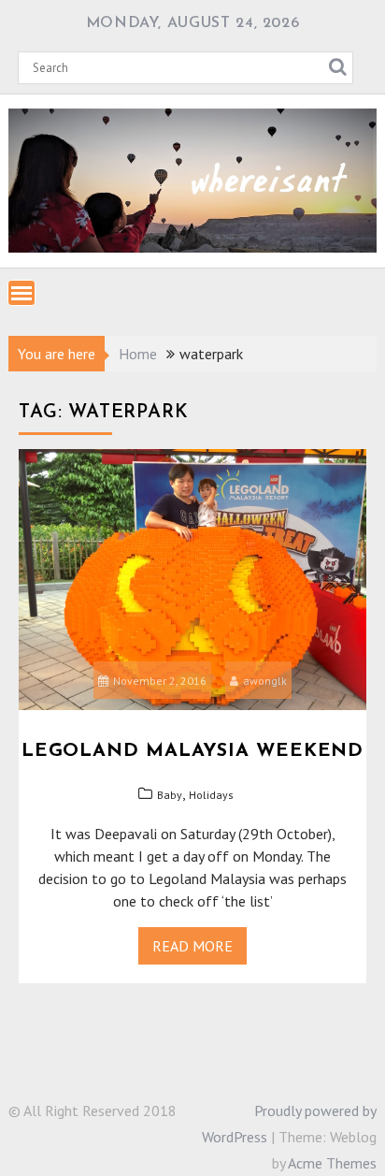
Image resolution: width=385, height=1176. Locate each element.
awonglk (265, 681)
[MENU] (21, 293)
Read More (192, 945)
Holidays (211, 795)
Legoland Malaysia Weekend (192, 751)
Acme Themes (332, 1163)
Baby (169, 795)
